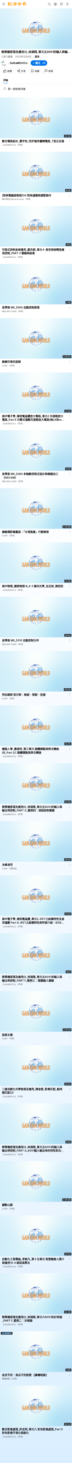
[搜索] (49, 4)
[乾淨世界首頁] (17, 4)
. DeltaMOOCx (18, 63)
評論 (5, 80)
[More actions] (69, 141)
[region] (36, 28)
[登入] (67, 4)
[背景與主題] (61, 4)
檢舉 (50, 71)
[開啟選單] (3, 4)
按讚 (9, 71)
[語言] (55, 4)
